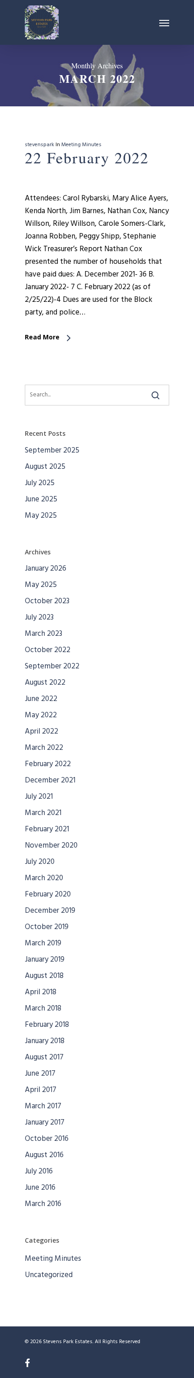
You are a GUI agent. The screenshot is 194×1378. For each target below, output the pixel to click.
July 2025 (40, 483)
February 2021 (47, 829)
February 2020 (48, 894)
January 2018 (45, 1041)
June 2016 (40, 1188)
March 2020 (44, 878)
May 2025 (41, 516)
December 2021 (50, 780)
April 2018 (40, 992)
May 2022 (41, 715)
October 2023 (47, 601)
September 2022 (52, 666)
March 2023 (43, 634)
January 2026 (45, 569)
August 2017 (44, 1057)
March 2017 (43, 1106)
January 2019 (45, 960)
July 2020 (40, 862)
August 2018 (44, 976)
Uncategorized (49, 1275)
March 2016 (43, 1204)
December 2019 (50, 911)
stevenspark (39, 144)
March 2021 (43, 813)
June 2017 (40, 1074)
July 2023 (39, 617)
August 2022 (45, 683)
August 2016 (44, 1155)
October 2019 (47, 927)
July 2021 (39, 797)
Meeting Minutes (81, 144)
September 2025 (52, 450)
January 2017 (45, 1122)
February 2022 (48, 764)
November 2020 (51, 845)
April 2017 (40, 1090)
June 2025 (41, 499)
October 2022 (47, 650)
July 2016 (39, 1171)
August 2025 (45, 467)
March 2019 (43, 943)
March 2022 (44, 748)
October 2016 (47, 1139)
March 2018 (43, 1008)
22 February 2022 (87, 157)
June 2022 (41, 699)
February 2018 (47, 1025)
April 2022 (41, 731)
